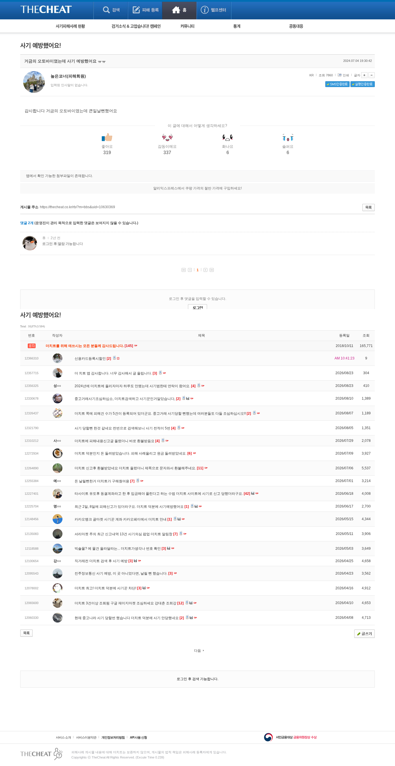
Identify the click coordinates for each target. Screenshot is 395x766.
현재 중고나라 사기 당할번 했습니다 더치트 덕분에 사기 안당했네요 (129, 618)
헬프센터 (214, 9)
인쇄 (346, 75)
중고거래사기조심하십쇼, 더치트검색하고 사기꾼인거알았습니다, (127, 399)
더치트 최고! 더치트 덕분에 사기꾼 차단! (108, 588)
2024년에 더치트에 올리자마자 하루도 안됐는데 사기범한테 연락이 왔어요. (135, 386)
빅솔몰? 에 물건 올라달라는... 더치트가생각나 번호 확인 (120, 549)
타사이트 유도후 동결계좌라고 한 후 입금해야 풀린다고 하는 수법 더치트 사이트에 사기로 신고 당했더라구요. (162, 494)
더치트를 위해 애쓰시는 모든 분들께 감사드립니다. (90, 346)
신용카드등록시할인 (93, 359)
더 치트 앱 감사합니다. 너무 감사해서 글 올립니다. (116, 373)
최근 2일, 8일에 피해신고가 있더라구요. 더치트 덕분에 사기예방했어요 (132, 507)
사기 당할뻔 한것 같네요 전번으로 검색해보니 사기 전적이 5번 (125, 428)
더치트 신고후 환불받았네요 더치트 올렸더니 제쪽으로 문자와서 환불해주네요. (139, 468)
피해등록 (145, 9)
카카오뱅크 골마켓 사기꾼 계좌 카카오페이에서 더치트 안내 (123, 519)
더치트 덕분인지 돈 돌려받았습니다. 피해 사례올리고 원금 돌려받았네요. (133, 453)
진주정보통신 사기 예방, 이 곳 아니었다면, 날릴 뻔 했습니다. (124, 573)
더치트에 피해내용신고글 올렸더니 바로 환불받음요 (117, 441)
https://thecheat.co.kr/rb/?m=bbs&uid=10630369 (77, 207)
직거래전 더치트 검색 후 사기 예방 (104, 561)
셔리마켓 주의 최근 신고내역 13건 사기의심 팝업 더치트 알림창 (126, 534)
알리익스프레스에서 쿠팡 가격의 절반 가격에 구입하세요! (197, 188)
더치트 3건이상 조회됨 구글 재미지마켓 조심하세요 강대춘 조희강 (129, 603)
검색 (110, 9)
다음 (197, 651)
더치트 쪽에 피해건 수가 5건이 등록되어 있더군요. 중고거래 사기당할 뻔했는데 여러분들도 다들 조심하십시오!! (163, 413)
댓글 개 (27, 223)
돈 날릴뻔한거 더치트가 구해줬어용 (104, 481)
